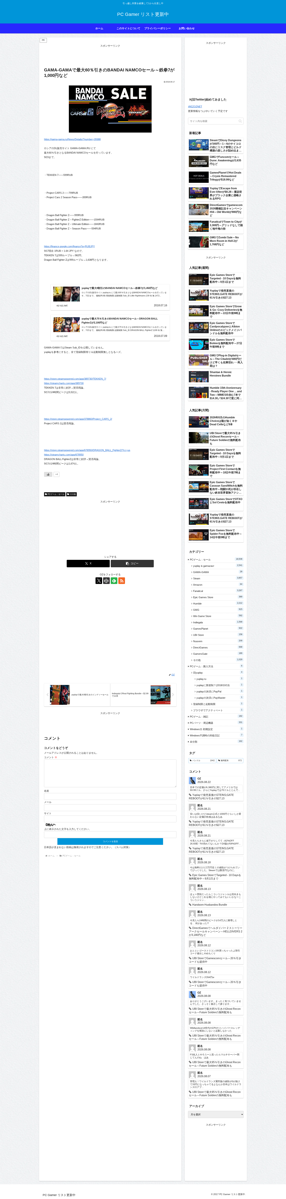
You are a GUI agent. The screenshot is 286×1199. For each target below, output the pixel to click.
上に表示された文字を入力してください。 (67, 829)
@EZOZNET (195, 106)
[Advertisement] (110, 55)
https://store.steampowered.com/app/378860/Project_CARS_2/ (78, 419)
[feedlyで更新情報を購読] (114, 580)
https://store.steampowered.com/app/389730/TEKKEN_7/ (75, 378)
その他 (73, 494)
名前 (46, 790)
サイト (47, 813)
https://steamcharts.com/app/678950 (64, 454)
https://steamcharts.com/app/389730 (64, 383)
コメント (50, 757)
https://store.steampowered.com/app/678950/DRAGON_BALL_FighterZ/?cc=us (87, 450)
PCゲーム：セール (56, 494)
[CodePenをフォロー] (106, 580)
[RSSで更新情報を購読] (121, 580)
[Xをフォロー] (98, 580)
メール (47, 802)
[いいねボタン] (48, 474)
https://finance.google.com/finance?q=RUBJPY (69, 246)
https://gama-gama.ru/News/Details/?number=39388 (72, 139)
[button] (132, 563)
